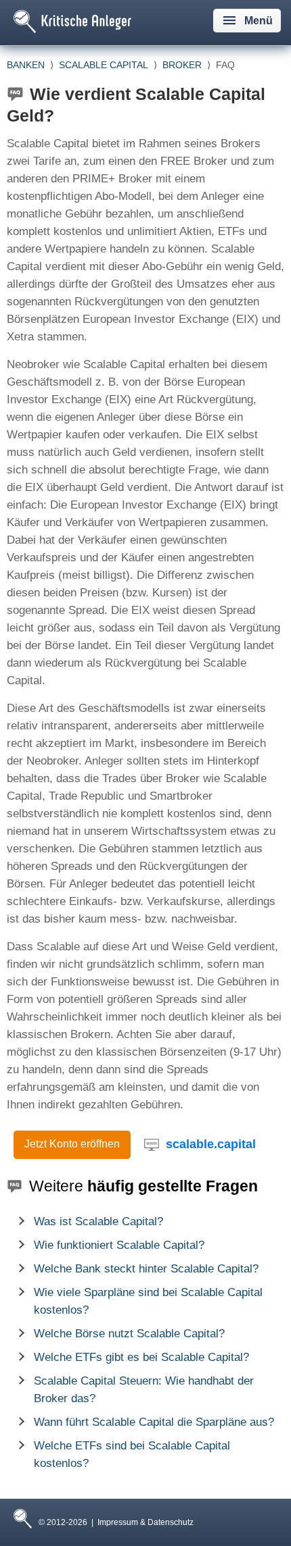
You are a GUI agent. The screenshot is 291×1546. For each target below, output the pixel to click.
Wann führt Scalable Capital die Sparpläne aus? (154, 1422)
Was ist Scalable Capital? (98, 1221)
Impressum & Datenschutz (145, 1522)
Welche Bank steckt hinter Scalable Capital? (146, 1268)
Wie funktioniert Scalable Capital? (119, 1245)
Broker (182, 64)
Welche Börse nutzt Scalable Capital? (129, 1333)
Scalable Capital (103, 64)
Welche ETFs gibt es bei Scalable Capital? (141, 1357)
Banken (26, 64)
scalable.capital (211, 1144)
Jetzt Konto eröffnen (72, 1144)
